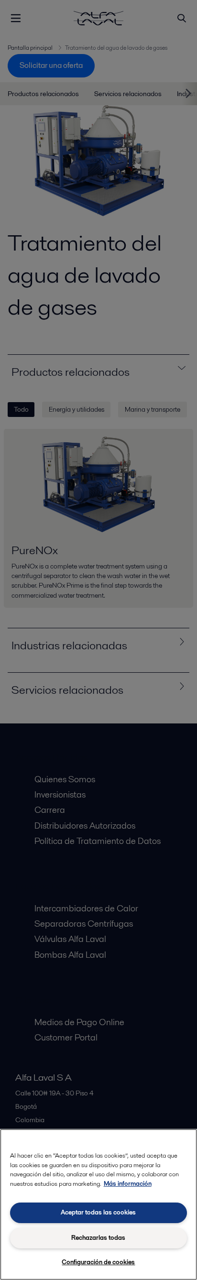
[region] (98, 1204)
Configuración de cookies (98, 1262)
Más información (128, 1183)
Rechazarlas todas (98, 1237)
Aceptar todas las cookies (98, 1212)
